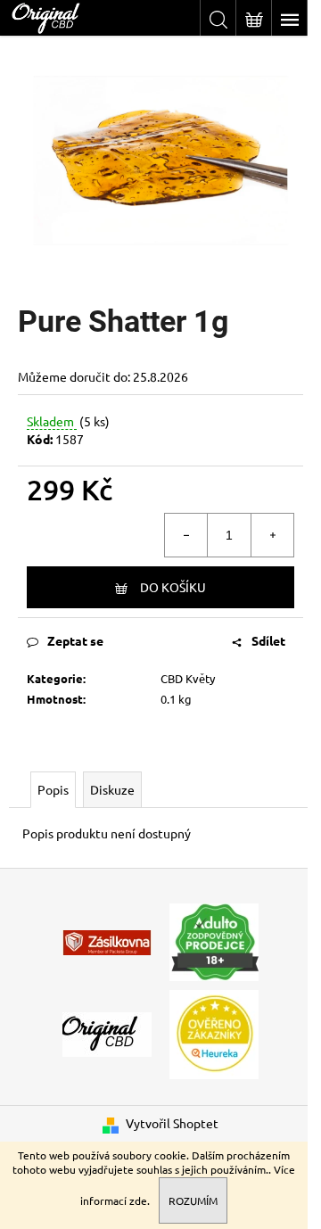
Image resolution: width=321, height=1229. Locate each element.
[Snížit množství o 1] (186, 535)
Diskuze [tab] (112, 789)
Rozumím (193, 1200)
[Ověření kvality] (214, 1033)
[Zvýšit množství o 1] (272, 535)
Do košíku (173, 587)
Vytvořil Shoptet (172, 1123)
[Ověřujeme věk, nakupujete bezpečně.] (214, 941)
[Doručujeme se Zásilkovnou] (107, 941)
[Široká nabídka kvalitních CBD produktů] (107, 1033)
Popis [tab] (53, 789)
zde (138, 1200)
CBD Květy (187, 678)
